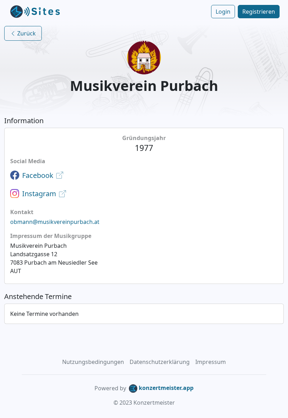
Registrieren (258, 11)
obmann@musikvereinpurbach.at (54, 222)
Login (223, 11)
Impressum (210, 362)
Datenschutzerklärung (160, 362)
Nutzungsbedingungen (93, 362)
